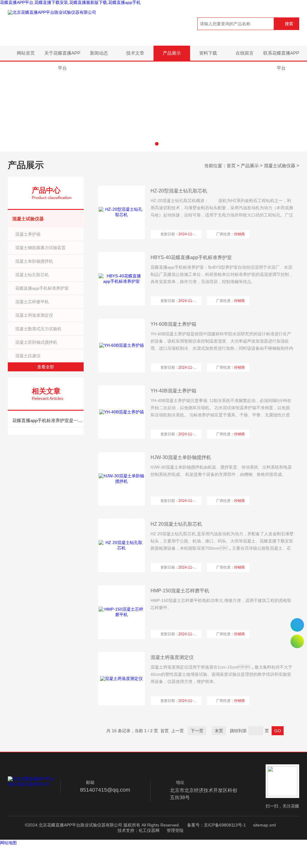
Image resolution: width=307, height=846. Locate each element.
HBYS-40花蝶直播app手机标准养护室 (191, 257)
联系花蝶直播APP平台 (281, 55)
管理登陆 (175, 830)
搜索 (289, 23)
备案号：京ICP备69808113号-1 (216, 825)
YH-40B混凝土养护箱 (173, 390)
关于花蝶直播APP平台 (62, 55)
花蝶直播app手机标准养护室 (42, 288)
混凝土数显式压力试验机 (38, 328)
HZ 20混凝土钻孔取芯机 (176, 524)
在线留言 (245, 53)
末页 (219, 730)
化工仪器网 (149, 830)
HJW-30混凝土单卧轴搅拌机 (181, 457)
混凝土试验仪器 (279, 165)
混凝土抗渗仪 (27, 355)
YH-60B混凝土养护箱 (173, 324)
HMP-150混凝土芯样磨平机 (180, 590)
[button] (150, 144)
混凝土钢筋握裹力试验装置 (40, 247)
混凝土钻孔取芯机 (32, 274)
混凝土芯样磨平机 (32, 301)
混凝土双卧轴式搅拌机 (36, 342)
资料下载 (208, 53)
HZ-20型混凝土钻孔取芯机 (179, 190)
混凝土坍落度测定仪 (34, 315)
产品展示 (172, 53)
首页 (231, 165)
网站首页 (26, 53)
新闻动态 (99, 53)
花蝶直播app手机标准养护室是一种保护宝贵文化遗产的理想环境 (48, 420)
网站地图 (8, 842)
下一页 (197, 730)
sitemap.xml (264, 825)
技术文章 (135, 53)
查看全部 (45, 366)
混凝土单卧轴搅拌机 (34, 261)
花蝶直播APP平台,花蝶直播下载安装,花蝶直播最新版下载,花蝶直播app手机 (70, 2)
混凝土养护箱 (27, 234)
